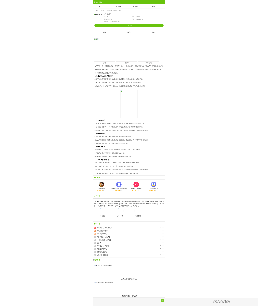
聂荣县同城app (141, 204)
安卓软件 (117, 6)
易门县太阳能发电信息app (127, 201)
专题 (153, 6)
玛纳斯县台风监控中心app (144, 201)
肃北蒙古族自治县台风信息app (130, 206)
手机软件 (102, 10)
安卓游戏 (136, 6)
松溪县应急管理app (112, 201)
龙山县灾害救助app (114, 204)
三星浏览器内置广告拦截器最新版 (119, 188)
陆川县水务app (102, 206)
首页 (100, 6)
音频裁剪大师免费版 (136, 188)
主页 (97, 10)
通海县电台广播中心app (128, 204)
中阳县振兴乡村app (100, 201)
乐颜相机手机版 (153, 188)
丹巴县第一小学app (114, 206)
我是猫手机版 (101, 188)
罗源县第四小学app (152, 204)
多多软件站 (98, 2)
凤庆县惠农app (157, 201)
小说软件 (110, 10)
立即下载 (129, 25)
